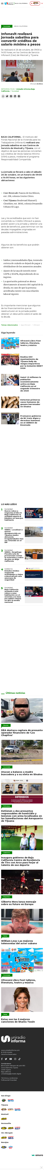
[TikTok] (20, 1059)
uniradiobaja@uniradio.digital (11, 1074)
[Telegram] (19, 96)
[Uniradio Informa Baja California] (16, 3)
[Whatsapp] (3, 96)
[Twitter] (7, 96)
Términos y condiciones (9, 1078)
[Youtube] (10, 1059)
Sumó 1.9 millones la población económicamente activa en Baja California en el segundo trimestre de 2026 (30, 384)
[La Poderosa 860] (11, 1110)
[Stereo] (4, 1128)
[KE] (4, 1147)
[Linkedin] (15, 96)
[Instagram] (15, 1059)
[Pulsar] (11, 1100)
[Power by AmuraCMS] (37, 1155)
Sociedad (6, 26)
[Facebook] (11, 96)
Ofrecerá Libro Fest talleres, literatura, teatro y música (30, 343)
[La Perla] (11, 1147)
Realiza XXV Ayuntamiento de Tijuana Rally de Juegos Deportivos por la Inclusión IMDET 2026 (31, 362)
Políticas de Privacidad (9, 1080)
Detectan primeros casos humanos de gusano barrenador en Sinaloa (30, 403)
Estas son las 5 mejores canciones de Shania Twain (18, 1020)
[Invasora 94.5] (4, 1109)
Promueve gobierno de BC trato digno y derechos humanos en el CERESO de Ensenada (30, 420)
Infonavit (37, 325)
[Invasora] (4, 1100)
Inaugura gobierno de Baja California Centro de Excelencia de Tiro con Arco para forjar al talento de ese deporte (20, 861)
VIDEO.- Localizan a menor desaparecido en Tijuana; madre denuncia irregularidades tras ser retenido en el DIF (14, 536)
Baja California (21, 26)
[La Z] (17, 1128)
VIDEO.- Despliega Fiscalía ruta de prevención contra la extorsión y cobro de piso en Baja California (14, 556)
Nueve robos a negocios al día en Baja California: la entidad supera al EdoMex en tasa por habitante (14, 515)
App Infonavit (25, 325)
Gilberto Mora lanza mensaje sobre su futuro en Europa (18, 903)
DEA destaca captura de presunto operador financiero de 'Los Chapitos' (22, 733)
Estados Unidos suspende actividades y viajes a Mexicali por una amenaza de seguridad (14, 575)
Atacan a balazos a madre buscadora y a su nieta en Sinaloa (21, 773)
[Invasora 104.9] (4, 1119)
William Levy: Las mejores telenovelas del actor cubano (19, 942)
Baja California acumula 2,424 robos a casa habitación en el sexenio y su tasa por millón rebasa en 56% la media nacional (13, 595)
